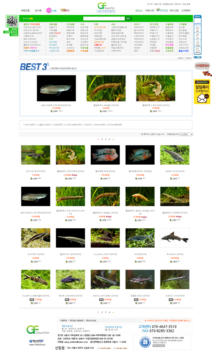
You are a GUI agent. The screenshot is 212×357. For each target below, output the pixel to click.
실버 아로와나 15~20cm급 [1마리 (56, 105)
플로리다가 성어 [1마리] (70, 254)
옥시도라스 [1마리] (175, 254)
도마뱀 (69, 45)
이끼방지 (169, 39)
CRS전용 (115, 42)
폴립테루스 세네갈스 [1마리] (106, 105)
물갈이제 (169, 27)
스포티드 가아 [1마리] (174, 296)
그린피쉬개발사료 (119, 27)
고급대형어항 (100, 39)
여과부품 (138, 45)
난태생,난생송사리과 (33, 33)
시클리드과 (28, 36)
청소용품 (183, 30)
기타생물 (53, 30)
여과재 (137, 48)
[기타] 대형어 (113, 125)
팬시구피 (37, 27)
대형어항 (98, 36)
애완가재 (70, 30)
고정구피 (27, 27)
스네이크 (70, 48)
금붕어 (52, 33)
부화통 (97, 48)
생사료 (123, 36)
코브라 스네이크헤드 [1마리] (105, 296)
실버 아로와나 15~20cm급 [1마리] (36, 213)
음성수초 (84, 45)
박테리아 (169, 30)
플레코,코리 (116, 45)
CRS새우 (70, 27)
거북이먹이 (116, 51)
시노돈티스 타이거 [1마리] (105, 254)
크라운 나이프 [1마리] (174, 171)
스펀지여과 (139, 36)
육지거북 (70, 39)
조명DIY (153, 48)
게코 (68, 42)
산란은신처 (184, 48)
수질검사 (169, 36)
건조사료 (115, 36)
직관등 (153, 45)
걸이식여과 (139, 30)
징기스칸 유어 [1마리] (35, 171)
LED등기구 (155, 27)
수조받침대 (99, 51)
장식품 (182, 27)
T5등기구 (154, 30)
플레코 (26, 45)
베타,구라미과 (30, 39)
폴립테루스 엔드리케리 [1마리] (155, 105)
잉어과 (36, 30)
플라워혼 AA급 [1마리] (105, 171)
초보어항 (98, 33)
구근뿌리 (84, 42)
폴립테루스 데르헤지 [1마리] (174, 213)
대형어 (181, 58)
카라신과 (27, 30)
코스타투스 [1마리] (35, 254)
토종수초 (84, 30)
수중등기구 (155, 36)
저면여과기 (139, 39)
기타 (186, 45)
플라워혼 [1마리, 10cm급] (140, 171)
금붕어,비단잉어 (118, 39)
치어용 (124, 42)
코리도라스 (36, 45)
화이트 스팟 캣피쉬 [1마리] (70, 296)
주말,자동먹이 (117, 48)
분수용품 (183, 36)
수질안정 (169, 33)
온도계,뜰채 (184, 33)
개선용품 (169, 42)
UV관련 (153, 42)
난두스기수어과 (30, 42)
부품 (152, 51)
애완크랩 (70, 33)
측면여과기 (139, 33)
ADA (136, 51)
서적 (181, 45)
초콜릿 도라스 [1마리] (140, 296)
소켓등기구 (155, 39)
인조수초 (183, 39)
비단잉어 (53, 36)
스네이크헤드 (72, 125)
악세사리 (183, 42)
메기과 (28, 125)
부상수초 (84, 39)
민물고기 (53, 27)
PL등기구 (154, 33)
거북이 (69, 36)
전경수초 (84, 33)
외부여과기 (139, 27)
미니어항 (98, 30)
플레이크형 (116, 30)
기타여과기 (139, 42)
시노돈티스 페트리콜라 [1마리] (35, 296)
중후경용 (84, 36)
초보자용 (84, 27)
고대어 (56, 125)
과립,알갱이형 (117, 33)
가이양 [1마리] (140, 254)
